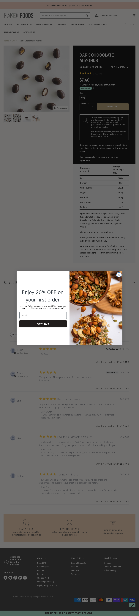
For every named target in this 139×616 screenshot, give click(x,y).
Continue (43, 323)
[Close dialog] (119, 274)
